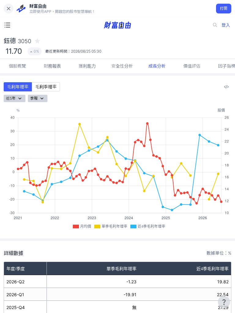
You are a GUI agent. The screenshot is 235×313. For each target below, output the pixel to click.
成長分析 (157, 65)
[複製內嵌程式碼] (226, 87)
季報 (34, 98)
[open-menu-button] (7, 25)
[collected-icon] (37, 41)
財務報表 (52, 65)
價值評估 (191, 65)
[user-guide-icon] (224, 302)
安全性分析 (122, 65)
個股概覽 (17, 65)
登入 (226, 25)
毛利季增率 (46, 86)
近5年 (11, 98)
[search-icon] (215, 25)
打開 (224, 8)
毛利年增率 (17, 86)
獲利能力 (87, 65)
